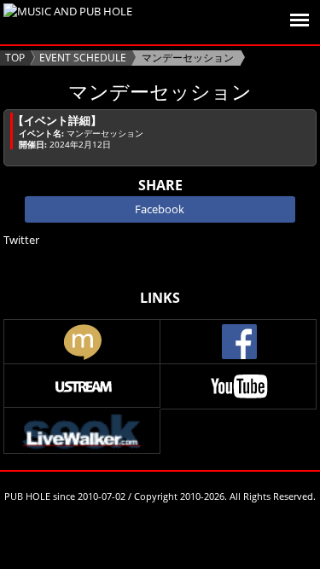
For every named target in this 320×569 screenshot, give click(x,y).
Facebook (159, 209)
